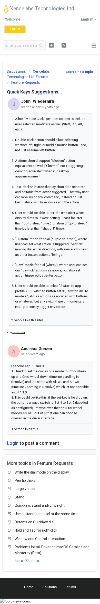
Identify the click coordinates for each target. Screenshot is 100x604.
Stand (19, 497)
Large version (25, 489)
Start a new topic (79, 72)
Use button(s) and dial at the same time (46, 514)
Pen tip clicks (25, 480)
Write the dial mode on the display (42, 472)
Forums (70, 587)
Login (12, 443)
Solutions (50, 587)
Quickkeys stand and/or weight (40, 505)
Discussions (16, 71)
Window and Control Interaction (40, 539)
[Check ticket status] (63, 45)
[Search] (41, 46)
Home (28, 587)
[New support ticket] (51, 45)
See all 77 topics (27, 561)
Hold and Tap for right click (36, 530)
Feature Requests (25, 82)
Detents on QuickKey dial (34, 522)
